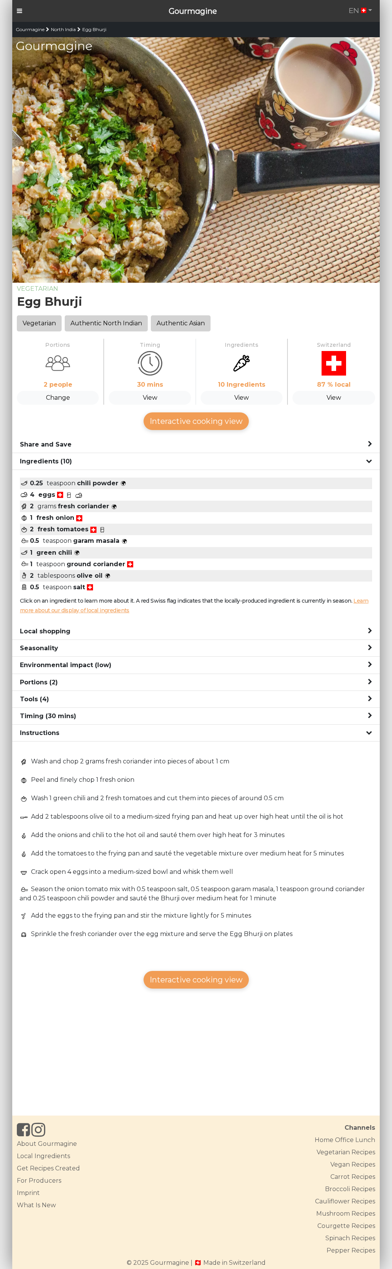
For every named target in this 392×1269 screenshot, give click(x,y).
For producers (39, 1180)
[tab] (196, 444)
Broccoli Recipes (350, 1189)
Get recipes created (48, 1168)
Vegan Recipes (352, 1164)
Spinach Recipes (350, 1238)
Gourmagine (193, 11)
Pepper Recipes (351, 1250)
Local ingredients (43, 1156)
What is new (36, 1205)
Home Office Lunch (345, 1140)
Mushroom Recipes (345, 1213)
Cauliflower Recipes (345, 1201)
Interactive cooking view (196, 421)
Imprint (28, 1192)
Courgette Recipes (346, 1225)
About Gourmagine (47, 1143)
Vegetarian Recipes (346, 1152)
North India (63, 29)
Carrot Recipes (352, 1176)
